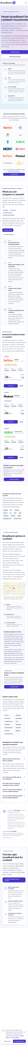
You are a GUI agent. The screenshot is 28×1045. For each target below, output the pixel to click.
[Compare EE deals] (8, 142)
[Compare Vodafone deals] (20, 149)
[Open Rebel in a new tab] (8, 396)
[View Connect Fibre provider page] (20, 163)
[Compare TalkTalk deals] (8, 128)
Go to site (10, 385)
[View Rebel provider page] (20, 156)
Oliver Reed (17, 810)
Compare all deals (14, 479)
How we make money (7, 837)
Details (21, 385)
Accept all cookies (19, 1041)
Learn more (7, 1041)
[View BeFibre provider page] (8, 156)
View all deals (14, 174)
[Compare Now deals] (8, 149)
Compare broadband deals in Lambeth (12, 879)
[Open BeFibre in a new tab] (8, 360)
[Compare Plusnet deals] (20, 135)
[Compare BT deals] (20, 128)
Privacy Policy (15, 1037)
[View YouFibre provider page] (8, 135)
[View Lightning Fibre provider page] (8, 163)
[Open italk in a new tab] (8, 432)
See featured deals (9, 234)
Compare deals (8, 230)
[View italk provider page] (20, 142)
